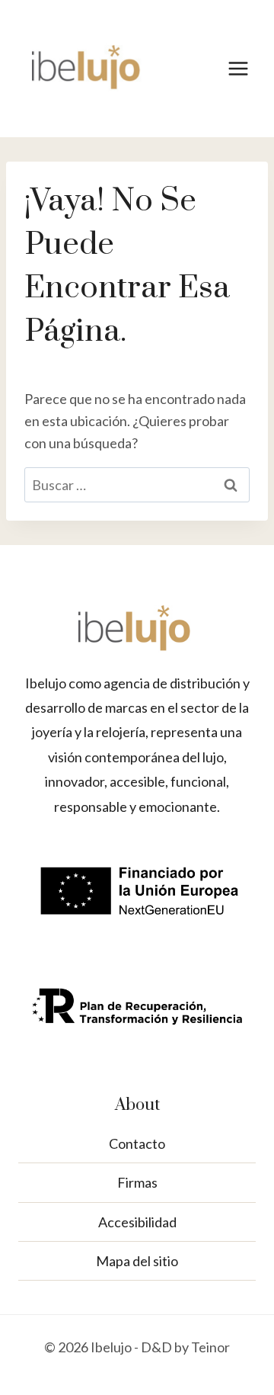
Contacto (137, 1143)
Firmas (137, 1182)
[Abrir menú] (238, 68)
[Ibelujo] (86, 68)
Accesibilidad (137, 1222)
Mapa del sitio (137, 1260)
